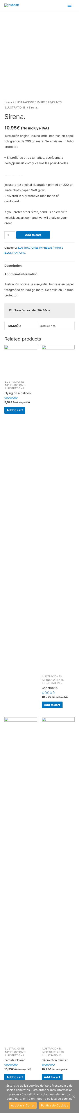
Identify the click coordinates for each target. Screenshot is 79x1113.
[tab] (39, 265)
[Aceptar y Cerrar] (73, 1096)
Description (13, 265)
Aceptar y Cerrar (22, 1105)
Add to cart (33, 235)
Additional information (21, 274)
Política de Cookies (54, 1105)
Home (8, 102)
